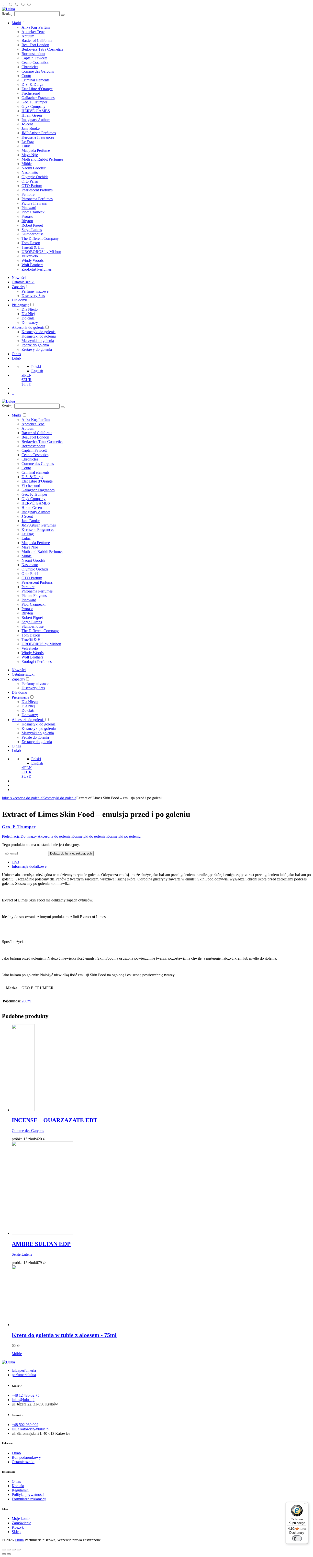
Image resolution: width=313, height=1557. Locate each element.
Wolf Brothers (32, 265)
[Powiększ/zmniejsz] (19, 1549)
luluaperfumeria (24, 1370)
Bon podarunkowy (26, 1457)
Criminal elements (35, 80)
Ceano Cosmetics (35, 62)
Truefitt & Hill (33, 247)
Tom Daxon (31, 243)
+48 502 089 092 (25, 1425)
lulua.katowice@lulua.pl (30, 1429)
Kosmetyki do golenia (39, 332)
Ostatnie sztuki (23, 282)
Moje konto (21, 1518)
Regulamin (20, 1490)
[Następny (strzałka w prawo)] (9, 1554)
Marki (16, 23)
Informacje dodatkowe (29, 866)
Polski (36, 366)
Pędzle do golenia (35, 345)
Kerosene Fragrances (38, 137)
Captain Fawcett (34, 58)
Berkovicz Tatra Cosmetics (42, 49)
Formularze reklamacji (29, 1499)
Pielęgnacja (20, 305)
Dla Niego (30, 309)
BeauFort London (35, 45)
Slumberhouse (33, 234)
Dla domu (19, 300)
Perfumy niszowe (35, 291)
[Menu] (305, 1505)
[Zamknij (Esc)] (4, 1549)
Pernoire (28, 194)
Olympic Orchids (35, 177)
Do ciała (28, 318)
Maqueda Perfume (36, 150)
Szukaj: (7, 13)
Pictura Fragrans (34, 203)
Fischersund (31, 93)
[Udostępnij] (9, 1549)
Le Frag (28, 142)
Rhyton (27, 221)
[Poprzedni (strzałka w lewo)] (4, 1554)
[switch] (297, 1538)
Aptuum (28, 36)
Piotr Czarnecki (33, 212)
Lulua (26, 146)
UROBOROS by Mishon (41, 252)
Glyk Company (33, 106)
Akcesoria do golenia (28, 327)
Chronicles (30, 67)
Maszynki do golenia (38, 341)
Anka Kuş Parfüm (36, 27)
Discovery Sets (33, 296)
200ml (26, 1001)
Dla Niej (28, 314)
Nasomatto (30, 172)
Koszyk (18, 1527)
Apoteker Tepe (33, 32)
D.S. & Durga (32, 84)
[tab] (161, 862)
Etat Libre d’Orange (37, 89)
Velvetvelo (30, 256)
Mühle (27, 164)
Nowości (19, 277)
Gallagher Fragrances (38, 98)
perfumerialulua (24, 1375)
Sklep (16, 1532)
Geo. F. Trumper (34, 102)
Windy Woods (33, 260)
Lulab (16, 358)
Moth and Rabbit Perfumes (42, 159)
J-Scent (27, 124)
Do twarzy (30, 322)
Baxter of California (37, 40)
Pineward (29, 208)
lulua (6, 798)
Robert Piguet (32, 225)
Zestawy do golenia (37, 349)
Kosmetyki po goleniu (39, 336)
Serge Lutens (32, 230)
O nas (16, 354)
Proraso (27, 216)
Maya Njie (30, 155)
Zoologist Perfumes (37, 269)
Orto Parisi (30, 181)
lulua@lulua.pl (23, 1400)
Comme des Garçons (38, 71)
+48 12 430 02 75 (25, 1395)
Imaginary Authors (36, 120)
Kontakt (18, 1486)
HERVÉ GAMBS (36, 111)
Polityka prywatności (28, 1494)
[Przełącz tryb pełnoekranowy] (14, 1549)
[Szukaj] (63, 15)
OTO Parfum (32, 186)
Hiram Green (32, 115)
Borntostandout (33, 54)
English (37, 371)
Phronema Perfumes (37, 199)
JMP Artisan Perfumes (39, 133)
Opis (15, 862)
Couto (26, 76)
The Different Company (40, 238)
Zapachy (18, 287)
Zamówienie (21, 1523)
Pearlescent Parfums (37, 190)
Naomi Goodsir (33, 168)
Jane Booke (31, 128)
